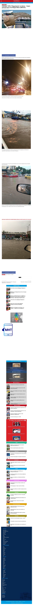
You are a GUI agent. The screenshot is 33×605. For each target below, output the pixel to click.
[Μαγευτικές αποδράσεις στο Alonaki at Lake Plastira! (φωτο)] (8, 478)
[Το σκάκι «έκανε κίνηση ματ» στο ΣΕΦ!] (8, 417)
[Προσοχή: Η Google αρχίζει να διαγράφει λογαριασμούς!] (8, 457)
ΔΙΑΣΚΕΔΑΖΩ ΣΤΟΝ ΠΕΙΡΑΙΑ (17, 361)
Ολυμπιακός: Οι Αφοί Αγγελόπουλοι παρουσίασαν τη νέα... (16, 426)
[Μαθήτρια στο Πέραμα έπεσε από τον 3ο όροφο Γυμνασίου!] (8, 292)
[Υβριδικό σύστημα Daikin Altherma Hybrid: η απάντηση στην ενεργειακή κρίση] (8, 513)
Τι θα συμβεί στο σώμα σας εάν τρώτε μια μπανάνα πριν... (18, 521)
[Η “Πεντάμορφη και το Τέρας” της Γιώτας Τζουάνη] (8, 487)
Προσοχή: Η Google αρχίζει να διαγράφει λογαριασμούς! (18, 456)
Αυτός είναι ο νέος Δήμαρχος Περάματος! (17, 299)
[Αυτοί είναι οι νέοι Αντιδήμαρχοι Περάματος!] (8, 289)
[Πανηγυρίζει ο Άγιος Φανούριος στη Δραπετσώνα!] (8, 385)
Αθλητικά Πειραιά (17, 405)
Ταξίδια (16, 468)
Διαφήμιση (20, 601)
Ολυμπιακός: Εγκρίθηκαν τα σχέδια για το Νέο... (16, 440)
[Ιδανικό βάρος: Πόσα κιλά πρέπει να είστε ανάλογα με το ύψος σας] (8, 525)
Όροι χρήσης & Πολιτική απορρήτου (10, 601)
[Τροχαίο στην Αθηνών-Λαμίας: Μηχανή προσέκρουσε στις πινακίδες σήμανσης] (8, 398)
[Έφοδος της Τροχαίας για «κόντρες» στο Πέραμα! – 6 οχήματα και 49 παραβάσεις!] (8, 308)
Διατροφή (16, 515)
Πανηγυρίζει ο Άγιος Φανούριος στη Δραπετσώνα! (17, 384)
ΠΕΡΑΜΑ (5, 4)
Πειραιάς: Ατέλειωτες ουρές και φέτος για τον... (16, 378)
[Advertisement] (16, 104)
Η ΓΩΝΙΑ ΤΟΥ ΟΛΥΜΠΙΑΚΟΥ (16, 420)
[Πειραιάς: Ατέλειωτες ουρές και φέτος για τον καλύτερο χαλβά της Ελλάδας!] (16, 376)
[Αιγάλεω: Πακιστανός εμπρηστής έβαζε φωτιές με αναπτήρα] (8, 401)
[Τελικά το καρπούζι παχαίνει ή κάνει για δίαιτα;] (8, 449)
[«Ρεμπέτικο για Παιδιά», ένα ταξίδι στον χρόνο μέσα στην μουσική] (8, 490)
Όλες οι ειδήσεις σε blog (16, 2)
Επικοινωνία (23, 601)
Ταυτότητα (16, 601)
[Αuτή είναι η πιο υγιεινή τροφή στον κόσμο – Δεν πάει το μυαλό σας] (8, 519)
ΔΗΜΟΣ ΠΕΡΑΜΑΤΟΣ (8, 274)
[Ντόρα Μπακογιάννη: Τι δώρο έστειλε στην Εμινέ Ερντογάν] (8, 501)
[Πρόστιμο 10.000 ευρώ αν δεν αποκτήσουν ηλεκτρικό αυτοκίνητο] (8, 466)
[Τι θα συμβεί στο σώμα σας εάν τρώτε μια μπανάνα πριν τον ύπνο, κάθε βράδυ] (8, 522)
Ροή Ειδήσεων (17, 382)
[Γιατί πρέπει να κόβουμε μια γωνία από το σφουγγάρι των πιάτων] (8, 495)
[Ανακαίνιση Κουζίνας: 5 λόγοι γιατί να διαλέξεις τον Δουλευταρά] (8, 510)
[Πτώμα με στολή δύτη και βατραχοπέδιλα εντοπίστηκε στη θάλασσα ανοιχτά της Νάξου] (8, 404)
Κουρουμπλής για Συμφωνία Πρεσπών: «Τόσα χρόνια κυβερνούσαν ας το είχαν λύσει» (9, 282)
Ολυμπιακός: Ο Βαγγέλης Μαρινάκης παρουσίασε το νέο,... (16, 433)
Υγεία (16, 442)
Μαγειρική (16, 492)
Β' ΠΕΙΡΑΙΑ (3, 4)
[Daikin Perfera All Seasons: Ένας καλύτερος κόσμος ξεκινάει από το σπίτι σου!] (8, 507)
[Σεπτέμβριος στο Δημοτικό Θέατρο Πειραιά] (16, 365)
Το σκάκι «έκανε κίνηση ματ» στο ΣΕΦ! (15, 416)
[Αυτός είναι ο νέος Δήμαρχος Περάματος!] (8, 300)
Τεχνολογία (16, 451)
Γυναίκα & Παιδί (16, 480)
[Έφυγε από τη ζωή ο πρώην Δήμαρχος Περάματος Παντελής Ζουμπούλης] (8, 304)
